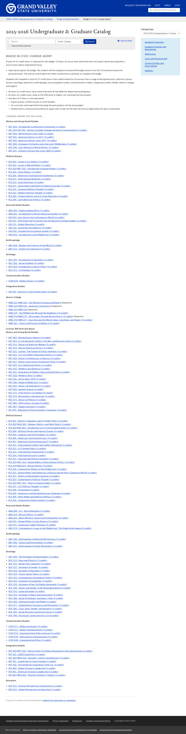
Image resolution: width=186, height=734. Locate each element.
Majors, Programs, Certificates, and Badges (39, 730)
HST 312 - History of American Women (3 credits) (32, 344)
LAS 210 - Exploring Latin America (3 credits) (30, 228)
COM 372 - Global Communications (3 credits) (30, 630)
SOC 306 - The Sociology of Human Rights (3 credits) (33, 557)
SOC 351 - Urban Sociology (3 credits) (26, 591)
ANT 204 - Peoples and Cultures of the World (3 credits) (35, 245)
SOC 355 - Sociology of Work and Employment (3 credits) (35, 595)
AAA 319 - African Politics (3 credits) (35, 466)
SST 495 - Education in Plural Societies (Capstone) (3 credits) (37, 410)
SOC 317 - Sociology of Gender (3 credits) (28, 567)
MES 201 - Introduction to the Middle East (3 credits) (34, 235)
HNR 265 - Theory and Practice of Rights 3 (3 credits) (34, 323)
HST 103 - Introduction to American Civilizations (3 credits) (37, 127)
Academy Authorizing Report (98, 721)
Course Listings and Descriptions (154, 64)
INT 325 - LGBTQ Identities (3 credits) (26, 654)
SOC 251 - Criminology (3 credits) (24, 270)
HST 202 (12, 130)
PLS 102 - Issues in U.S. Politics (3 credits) (28, 162)
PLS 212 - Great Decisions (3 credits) (26, 182)
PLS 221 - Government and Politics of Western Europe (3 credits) (39, 186)
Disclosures (77, 721)
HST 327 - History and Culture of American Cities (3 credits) (37, 362)
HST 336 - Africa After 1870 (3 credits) (27, 379)
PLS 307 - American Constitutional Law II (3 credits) (33, 441)
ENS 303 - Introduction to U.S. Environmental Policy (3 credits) (47, 428)
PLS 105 (12, 168)
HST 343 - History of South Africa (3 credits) (29, 386)
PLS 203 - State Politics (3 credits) (25, 172)
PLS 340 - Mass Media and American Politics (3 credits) (35, 497)
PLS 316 (12, 462)
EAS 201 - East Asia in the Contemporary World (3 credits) (36, 217)
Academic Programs (154, 42)
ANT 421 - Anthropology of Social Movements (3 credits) (35, 546)
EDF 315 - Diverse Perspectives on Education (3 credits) (35, 686)
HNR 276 (12, 320)
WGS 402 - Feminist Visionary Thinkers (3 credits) (41, 675)
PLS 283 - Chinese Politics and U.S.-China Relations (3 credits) (38, 196)
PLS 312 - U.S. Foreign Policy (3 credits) (27, 448)
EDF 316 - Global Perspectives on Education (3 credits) (34, 689)
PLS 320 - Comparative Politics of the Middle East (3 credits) (37, 469)
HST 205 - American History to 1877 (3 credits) (31, 137)
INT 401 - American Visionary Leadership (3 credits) (33, 672)
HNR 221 (12, 302)
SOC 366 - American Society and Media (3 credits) (32, 602)
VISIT (157, 5)
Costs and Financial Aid (156, 58)
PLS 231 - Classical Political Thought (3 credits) (31, 189)
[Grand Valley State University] (31, 12)
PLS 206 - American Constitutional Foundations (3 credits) (36, 175)
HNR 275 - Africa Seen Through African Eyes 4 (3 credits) (45, 316)
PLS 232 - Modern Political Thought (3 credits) (30, 193)
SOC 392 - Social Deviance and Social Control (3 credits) (35, 612)
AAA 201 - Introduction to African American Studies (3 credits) (38, 214)
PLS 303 (12, 428)
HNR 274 (12, 316)
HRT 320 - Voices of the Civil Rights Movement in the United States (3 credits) (55, 651)
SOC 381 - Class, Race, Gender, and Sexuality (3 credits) (35, 608)
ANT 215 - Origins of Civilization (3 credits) (29, 249)
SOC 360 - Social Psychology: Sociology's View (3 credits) (35, 598)
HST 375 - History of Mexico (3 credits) (27, 400)
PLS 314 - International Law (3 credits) (27, 455)
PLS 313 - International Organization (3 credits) (31, 452)
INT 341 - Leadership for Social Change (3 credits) (32, 661)
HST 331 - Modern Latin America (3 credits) (29, 369)
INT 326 (12, 658)
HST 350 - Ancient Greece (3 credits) (26, 389)
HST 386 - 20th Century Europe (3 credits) (28, 403)
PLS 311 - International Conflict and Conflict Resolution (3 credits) (40, 445)
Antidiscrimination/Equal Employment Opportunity (27, 721)
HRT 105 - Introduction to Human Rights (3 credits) (42, 168)
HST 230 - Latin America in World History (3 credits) (33, 147)
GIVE (177, 5)
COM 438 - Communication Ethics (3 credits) (29, 640)
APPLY (167, 5)
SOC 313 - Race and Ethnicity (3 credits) (27, 560)
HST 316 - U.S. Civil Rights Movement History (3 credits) (35, 355)
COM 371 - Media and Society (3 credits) (28, 626)
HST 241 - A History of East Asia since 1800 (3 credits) (34, 151)
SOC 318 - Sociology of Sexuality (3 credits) (29, 571)
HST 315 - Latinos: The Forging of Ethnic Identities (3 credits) (37, 351)
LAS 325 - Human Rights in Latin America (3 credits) (33, 521)
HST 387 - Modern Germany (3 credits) (27, 406)
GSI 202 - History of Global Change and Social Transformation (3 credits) (52, 130)
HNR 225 (12, 309)
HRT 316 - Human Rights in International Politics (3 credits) (46, 462)
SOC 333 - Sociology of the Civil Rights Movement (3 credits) (37, 584)
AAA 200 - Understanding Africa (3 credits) (29, 210)
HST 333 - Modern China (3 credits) (25, 375)
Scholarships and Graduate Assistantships (116, 730)
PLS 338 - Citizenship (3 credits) (23, 490)
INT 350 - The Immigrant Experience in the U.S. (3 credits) (36, 665)
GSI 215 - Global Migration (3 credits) (26, 224)
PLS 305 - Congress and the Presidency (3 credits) (32, 434)
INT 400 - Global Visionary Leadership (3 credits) (32, 668)
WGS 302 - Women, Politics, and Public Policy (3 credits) (44, 424)
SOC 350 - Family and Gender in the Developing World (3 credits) (39, 588)
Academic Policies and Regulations (155, 48)
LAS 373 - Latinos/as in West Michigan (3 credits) (32, 525)
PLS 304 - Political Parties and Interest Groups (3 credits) (36, 431)
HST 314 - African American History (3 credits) (30, 348)
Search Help (126, 41)
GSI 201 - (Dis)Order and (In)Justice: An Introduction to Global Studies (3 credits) (47, 221)
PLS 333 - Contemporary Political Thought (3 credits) (33, 479)
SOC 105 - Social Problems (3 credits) (26, 263)
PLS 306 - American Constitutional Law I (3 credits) (33, 438)
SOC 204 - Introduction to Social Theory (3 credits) (32, 266)
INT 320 (12, 651)
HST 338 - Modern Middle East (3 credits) (28, 382)
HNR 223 (12, 306)
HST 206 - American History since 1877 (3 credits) (32, 140)
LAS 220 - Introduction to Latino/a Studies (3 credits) (33, 231)
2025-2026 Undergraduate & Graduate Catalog (30, 19)
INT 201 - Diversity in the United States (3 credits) (32, 292)
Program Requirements (68, 19)
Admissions (150, 54)
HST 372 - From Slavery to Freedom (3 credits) (30, 393)
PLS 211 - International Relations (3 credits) (29, 179)
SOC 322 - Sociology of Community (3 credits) (30, 581)
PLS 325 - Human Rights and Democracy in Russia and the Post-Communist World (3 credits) (52, 473)
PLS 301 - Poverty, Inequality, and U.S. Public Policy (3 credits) (38, 421)
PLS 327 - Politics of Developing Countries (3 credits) (34, 476)
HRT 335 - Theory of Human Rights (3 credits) (39, 483)
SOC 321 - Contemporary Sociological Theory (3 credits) (35, 577)
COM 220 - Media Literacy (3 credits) (26, 281)
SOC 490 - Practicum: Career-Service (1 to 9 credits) (33, 615)
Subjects (149, 70)
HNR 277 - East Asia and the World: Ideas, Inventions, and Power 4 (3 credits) (55, 320)
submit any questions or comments (59, 700)
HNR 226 (22, 309)
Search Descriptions (21, 46)
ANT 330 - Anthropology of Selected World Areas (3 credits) (37, 539)
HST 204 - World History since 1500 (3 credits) (31, 134)
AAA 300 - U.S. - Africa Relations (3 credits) (29, 511)
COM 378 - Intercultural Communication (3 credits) (33, 637)
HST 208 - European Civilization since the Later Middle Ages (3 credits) (42, 144)
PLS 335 (12, 483)
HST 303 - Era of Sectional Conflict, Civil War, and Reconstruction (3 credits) (45, 341)
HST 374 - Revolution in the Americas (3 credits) (31, 396)
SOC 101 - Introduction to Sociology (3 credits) (31, 260)
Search (91, 41)
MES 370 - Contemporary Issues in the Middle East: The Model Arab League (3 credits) (50, 528)
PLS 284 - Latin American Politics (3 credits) (29, 199)
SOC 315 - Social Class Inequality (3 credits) (29, 564)
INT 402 (12, 675)
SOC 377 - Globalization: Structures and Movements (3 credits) (38, 605)
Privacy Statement (60, 721)
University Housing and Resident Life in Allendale (78, 730)
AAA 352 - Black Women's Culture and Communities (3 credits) (38, 518)
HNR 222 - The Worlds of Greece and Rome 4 (39, 302)
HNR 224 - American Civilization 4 (34, 306)
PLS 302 (12, 424)
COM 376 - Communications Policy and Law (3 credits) (34, 633)
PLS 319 (12, 466)
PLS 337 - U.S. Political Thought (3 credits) (28, 486)
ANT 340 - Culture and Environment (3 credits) (30, 542)
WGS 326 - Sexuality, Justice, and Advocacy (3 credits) (43, 658)
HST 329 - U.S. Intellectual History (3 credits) (30, 365)
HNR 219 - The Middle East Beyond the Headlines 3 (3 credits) (38, 313)
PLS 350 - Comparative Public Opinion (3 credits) (31, 500)
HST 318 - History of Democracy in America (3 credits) (34, 358)
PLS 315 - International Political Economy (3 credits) (33, 459)
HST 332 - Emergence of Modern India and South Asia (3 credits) (39, 372)
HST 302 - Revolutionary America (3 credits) (29, 337)
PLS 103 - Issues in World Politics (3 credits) (29, 165)
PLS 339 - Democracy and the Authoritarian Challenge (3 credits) (39, 493)
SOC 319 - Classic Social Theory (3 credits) (29, 574)
